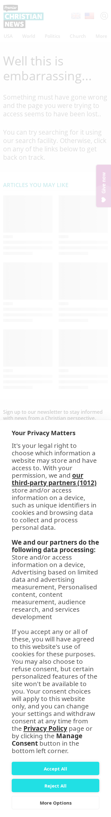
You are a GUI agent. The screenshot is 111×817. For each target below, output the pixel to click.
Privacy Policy (45, 728)
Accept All (55, 769)
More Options (56, 803)
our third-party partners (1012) (54, 479)
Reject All (55, 786)
